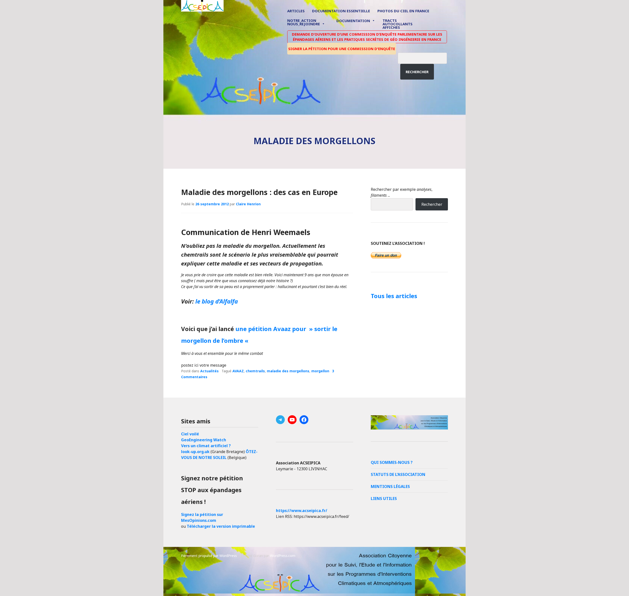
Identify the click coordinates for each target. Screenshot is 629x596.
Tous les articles (394, 296)
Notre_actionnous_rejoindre (303, 22)
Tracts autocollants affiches (398, 23)
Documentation (353, 20)
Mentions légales (390, 486)
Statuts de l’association (398, 474)
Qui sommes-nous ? (392, 462)
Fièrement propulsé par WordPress (209, 555)
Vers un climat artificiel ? (206, 445)
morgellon (320, 371)
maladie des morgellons (288, 371)
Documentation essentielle (341, 10)
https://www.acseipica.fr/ (301, 510)
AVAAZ (238, 371)
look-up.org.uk (195, 451)
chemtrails (255, 371)
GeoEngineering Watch (203, 440)
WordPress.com (282, 555)
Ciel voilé (190, 434)
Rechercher (417, 71)
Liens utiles (384, 498)
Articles (296, 10)
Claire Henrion (248, 204)
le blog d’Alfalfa (216, 301)
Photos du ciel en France (403, 10)
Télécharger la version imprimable (221, 526)
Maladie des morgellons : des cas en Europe (259, 192)
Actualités (209, 371)
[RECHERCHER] (426, 57)
